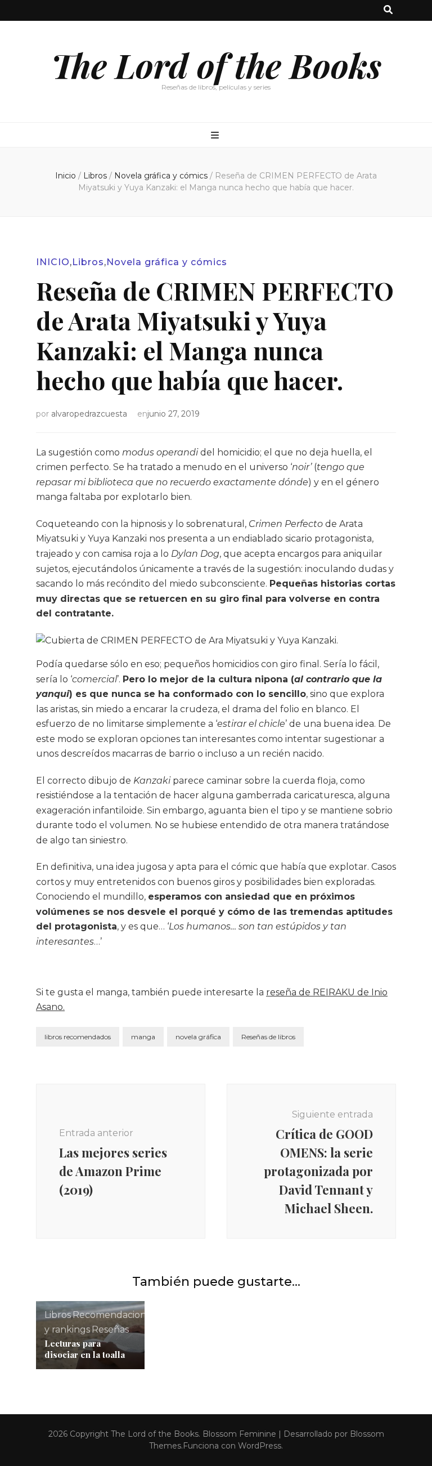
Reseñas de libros (268, 1037)
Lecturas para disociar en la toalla (84, 1349)
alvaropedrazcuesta (89, 414)
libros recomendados (77, 1037)
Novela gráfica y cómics (166, 262)
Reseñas (110, 1329)
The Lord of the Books (216, 64)
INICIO (53, 262)
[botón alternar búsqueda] (388, 10)
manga (143, 1037)
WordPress (259, 1446)
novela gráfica (198, 1037)
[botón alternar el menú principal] (216, 136)
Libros (88, 262)
